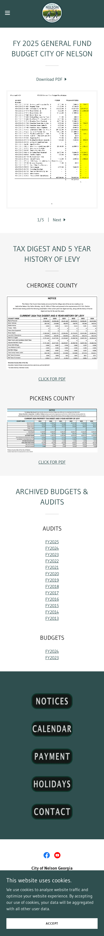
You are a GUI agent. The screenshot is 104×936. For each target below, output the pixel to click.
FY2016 (52, 599)
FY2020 (52, 573)
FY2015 (52, 605)
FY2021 (52, 567)
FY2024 (52, 548)
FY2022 (52, 561)
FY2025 (52, 541)
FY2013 (52, 618)
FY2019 (52, 580)
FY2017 (52, 592)
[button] (9, 12)
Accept (52, 923)
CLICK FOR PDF (52, 379)
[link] (52, 12)
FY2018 (52, 586)
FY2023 (52, 554)
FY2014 (52, 612)
